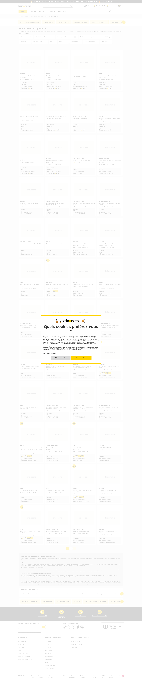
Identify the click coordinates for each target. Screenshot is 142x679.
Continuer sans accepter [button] (50, 352)
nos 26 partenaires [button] (63, 336)
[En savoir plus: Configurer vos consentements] (61, 358)
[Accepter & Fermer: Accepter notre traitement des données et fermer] (81, 358)
